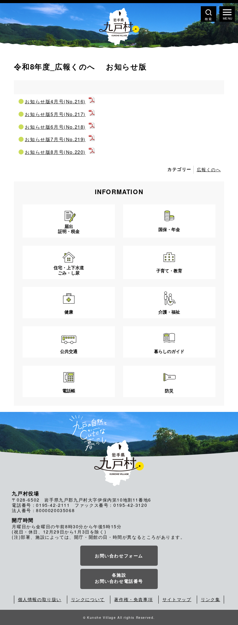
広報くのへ (209, 169)
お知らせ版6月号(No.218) (55, 126)
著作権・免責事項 (133, 599)
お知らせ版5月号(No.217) (55, 114)
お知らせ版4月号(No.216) (55, 101)
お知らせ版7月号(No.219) (55, 139)
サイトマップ (177, 599)
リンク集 (210, 599)
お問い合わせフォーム (119, 555)
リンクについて (88, 599)
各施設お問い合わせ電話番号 (119, 578)
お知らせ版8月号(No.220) (55, 152)
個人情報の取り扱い (39, 599)
